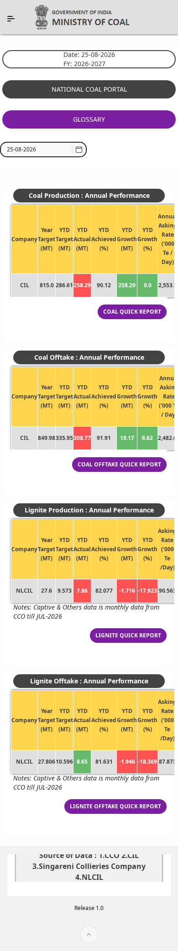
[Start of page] (89, 934)
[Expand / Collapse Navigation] (11, 18)
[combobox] (38, 149)
